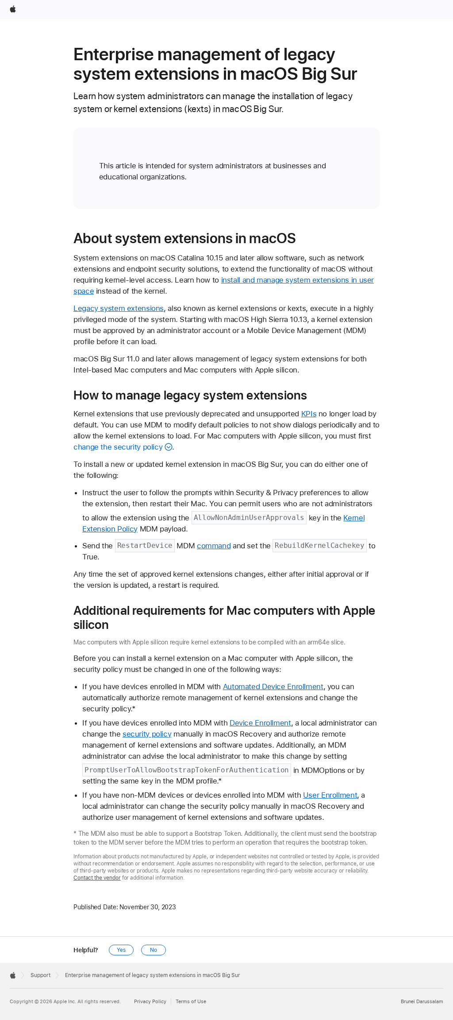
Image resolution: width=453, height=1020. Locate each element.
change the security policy (117, 446)
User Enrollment (330, 795)
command (213, 545)
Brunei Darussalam (422, 1001)
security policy (147, 733)
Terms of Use (191, 1001)
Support (40, 975)
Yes (121, 950)
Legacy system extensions (118, 308)
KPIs (309, 413)
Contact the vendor (97, 878)
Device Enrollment (260, 722)
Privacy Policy (150, 1001)
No (153, 950)
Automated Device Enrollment (273, 686)
